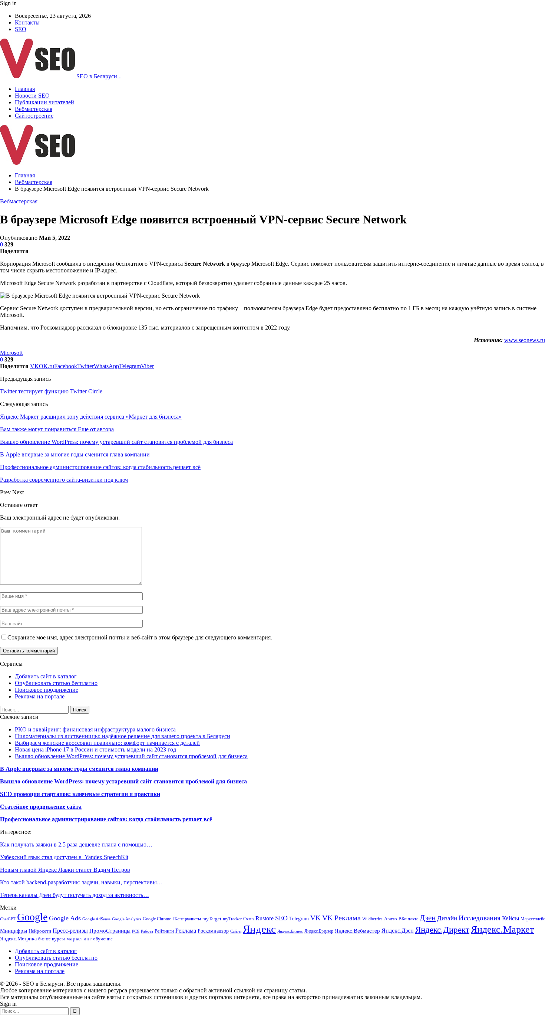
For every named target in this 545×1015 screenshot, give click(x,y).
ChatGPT (8, 919)
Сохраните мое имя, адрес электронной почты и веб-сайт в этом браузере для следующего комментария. (139, 637)
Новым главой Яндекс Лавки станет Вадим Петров (65, 870)
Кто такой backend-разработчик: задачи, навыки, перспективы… (81, 882)
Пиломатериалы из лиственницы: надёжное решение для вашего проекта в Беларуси (122, 736)
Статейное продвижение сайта (41, 806)
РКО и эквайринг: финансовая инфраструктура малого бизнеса (95, 729)
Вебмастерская (33, 109)
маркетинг (79, 938)
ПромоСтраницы (110, 931)
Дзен (428, 918)
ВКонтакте (408, 919)
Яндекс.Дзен (398, 930)
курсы (58, 939)
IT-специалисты (186, 918)
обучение (103, 939)
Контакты (27, 22)
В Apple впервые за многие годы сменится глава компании (79, 769)
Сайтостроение (34, 115)
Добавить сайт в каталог (46, 676)
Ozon (248, 918)
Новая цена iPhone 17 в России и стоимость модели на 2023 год (95, 749)
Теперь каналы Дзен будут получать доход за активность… (74, 895)
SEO (20, 29)
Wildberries (372, 918)
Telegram (299, 918)
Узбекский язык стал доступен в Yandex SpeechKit (64, 857)
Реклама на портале (40, 696)
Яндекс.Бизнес (290, 931)
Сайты (235, 931)
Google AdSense (96, 919)
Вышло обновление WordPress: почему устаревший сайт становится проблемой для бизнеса (131, 756)
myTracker (232, 918)
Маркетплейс (533, 919)
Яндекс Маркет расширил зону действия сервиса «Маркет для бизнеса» (91, 416)
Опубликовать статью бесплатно (56, 683)
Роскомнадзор (213, 931)
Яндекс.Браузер (318, 931)
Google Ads (65, 918)
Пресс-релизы (70, 930)
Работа (147, 931)
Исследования (480, 918)
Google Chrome (157, 919)
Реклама (185, 930)
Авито (390, 918)
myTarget (211, 918)
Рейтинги (164, 931)
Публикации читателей (44, 102)
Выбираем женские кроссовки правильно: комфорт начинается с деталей (107, 743)
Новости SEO (32, 95)
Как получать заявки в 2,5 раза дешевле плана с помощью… (76, 844)
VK (315, 918)
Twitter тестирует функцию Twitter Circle (51, 391)
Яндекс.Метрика (18, 939)
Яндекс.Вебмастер (357, 931)
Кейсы (510, 918)
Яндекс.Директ (442, 929)
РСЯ (135, 931)
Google (32, 917)
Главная (25, 89)
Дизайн (447, 918)
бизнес (44, 939)
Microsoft (11, 353)
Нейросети (40, 931)
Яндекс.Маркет (502, 929)
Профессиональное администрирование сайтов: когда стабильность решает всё (106, 819)
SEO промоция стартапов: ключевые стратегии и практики (80, 794)
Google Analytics (126, 919)
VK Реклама (341, 918)
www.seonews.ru (524, 340)
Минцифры (13, 931)
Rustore (264, 918)
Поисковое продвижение (46, 690)
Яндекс (259, 929)
